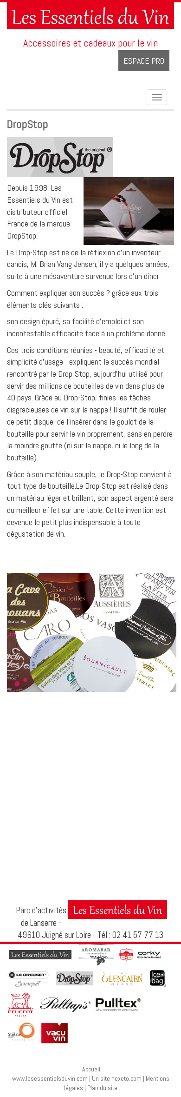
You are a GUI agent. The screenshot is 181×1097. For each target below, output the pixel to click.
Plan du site (102, 1088)
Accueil (91, 1069)
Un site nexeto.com (117, 1078)
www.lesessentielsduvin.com (50, 1078)
